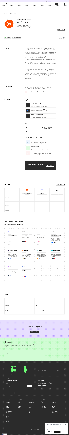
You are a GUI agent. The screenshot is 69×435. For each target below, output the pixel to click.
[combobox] (4, 434)
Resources (28, 43)
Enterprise (19, 401)
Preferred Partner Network (56, 412)
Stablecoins (19, 406)
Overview (5, 43)
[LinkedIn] (11, 426)
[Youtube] (13, 426)
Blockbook (7, 416)
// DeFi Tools (29, 19)
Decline (64, 431)
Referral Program (54, 408)
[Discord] (9, 426)
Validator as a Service (9, 411)
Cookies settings (50, 431)
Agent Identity (8, 422)
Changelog (30, 412)
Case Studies (54, 402)
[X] (7, 426)
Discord (30, 407)
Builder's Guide (11, 13)
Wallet (19, 408)
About (53, 401)
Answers (42, 402)
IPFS (7, 406)
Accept (57, 431)
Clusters (7, 407)
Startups (19, 402)
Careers (53, 407)
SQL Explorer (8, 415)
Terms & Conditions (43, 407)
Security (42, 403)
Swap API (7, 420)
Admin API (30, 401)
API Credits (30, 406)
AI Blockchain (20, 403)
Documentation (31, 402)
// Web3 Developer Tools (55, 194)
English (5, 434)
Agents (42, 401)
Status (30, 411)
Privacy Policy (58, 426)
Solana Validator (8, 412)
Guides (30, 403)
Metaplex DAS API (8, 417)
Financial (19, 407)
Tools (15, 13)
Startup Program (54, 411)
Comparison (18, 43)
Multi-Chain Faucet (32, 408)
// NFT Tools (42, 193)
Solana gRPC (8, 408)
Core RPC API (8, 402)
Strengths (14, 43)
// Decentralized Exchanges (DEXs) (21, 19)
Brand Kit (53, 406)
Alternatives (23, 43)
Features (10, 43)
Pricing (7, 401)
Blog (53, 403)
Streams (7, 403)
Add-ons (7, 421)
